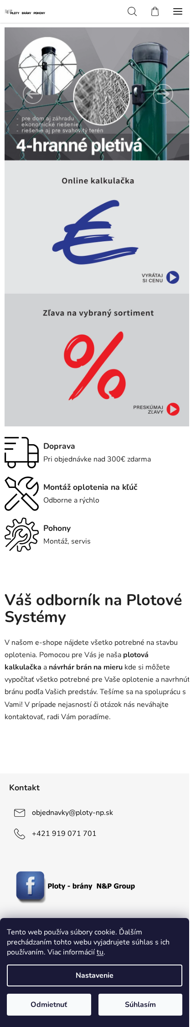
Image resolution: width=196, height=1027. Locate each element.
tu (100, 952)
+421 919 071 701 (64, 834)
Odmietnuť (49, 1005)
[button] (33, 94)
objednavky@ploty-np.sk (72, 813)
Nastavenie (94, 975)
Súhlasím (140, 1005)
